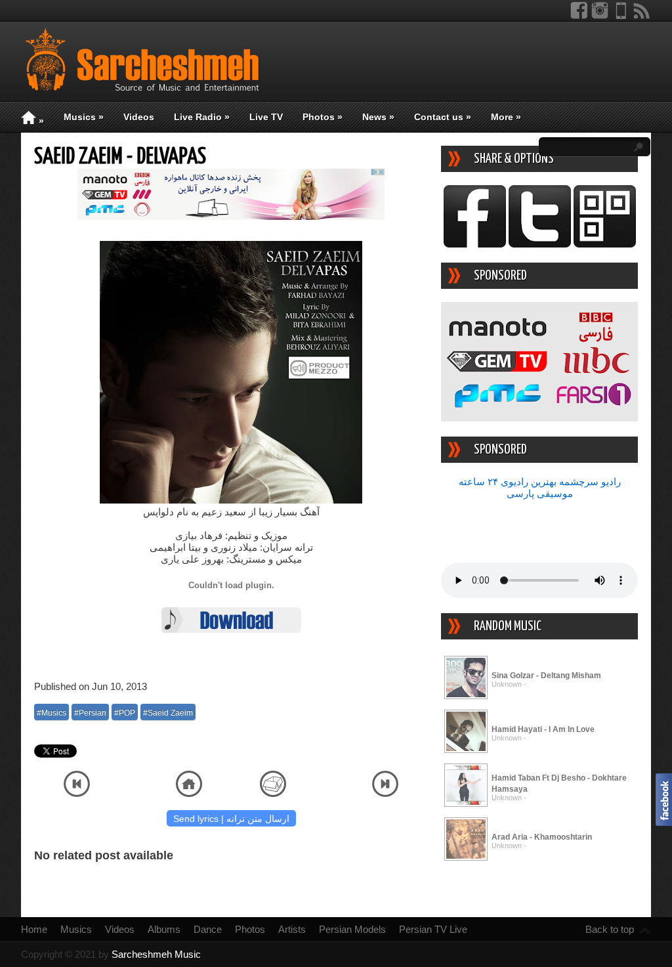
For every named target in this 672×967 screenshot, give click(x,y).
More (506, 117)
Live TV (266, 117)
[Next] (385, 793)
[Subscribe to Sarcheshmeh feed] (642, 16)
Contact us (442, 117)
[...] (466, 696)
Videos (138, 117)
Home (34, 929)
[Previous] (77, 793)
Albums (164, 929)
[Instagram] (600, 16)
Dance (208, 929)
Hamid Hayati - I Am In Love (543, 729)
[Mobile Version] (621, 16)
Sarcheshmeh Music (156, 954)
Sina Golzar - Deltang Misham (546, 675)
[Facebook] (579, 16)
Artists (292, 929)
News (378, 117)
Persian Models (352, 929)
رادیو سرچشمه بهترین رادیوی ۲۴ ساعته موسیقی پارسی (540, 487)
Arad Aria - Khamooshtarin (542, 837)
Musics (84, 117)
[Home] (189, 793)
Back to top (609, 929)
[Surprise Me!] (273, 793)
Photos (323, 117)
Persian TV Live (433, 929)
